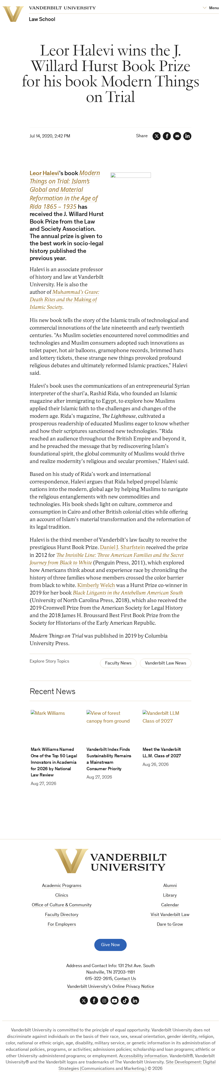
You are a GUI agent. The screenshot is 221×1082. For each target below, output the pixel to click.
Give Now (110, 945)
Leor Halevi (44, 174)
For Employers (62, 924)
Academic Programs (61, 886)
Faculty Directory (61, 915)
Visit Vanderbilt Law (170, 915)
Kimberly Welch (96, 585)
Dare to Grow (170, 924)
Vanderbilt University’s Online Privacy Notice (110, 987)
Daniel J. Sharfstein (122, 547)
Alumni (170, 886)
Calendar (170, 905)
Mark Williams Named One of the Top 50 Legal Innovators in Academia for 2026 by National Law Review (54, 763)
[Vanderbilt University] (110, 861)
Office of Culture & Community (62, 905)
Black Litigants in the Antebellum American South (128, 593)
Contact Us (125, 979)
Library (170, 895)
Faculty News (118, 663)
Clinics (61, 895)
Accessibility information (143, 1056)
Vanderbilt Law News (165, 663)
